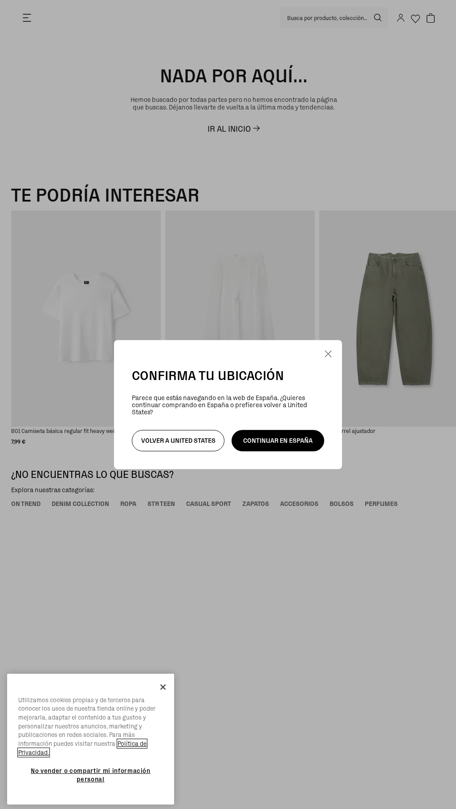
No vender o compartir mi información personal (91, 775)
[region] (90, 739)
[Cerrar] (163, 687)
